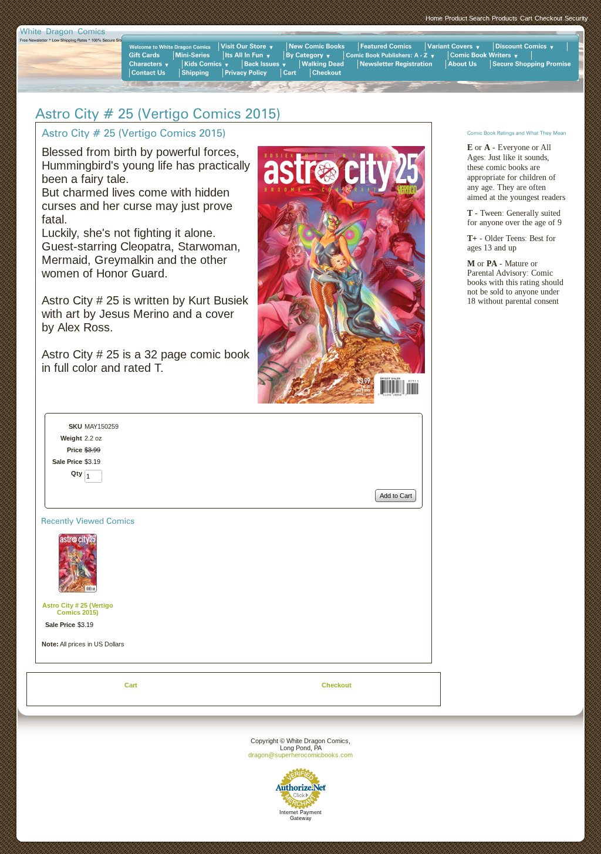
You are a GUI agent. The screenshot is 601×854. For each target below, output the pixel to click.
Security (576, 18)
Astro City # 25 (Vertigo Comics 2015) (77, 609)
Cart (526, 18)
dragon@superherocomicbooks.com (300, 754)
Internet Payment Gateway (300, 815)
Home (434, 18)
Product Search (467, 18)
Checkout (548, 18)
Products (505, 18)
